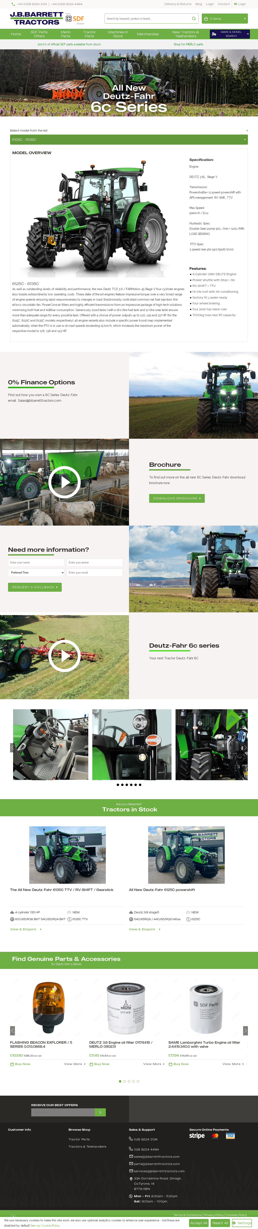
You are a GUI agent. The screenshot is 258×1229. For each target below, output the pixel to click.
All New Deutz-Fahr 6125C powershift (162, 890)
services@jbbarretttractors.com (159, 1171)
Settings (245, 1223)
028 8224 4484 (146, 1149)
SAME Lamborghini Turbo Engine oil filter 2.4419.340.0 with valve (204, 1044)
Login (210, 4)
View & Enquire (23, 929)
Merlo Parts (65, 34)
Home (16, 34)
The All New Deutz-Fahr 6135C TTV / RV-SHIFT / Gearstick (61, 890)
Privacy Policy (214, 1215)
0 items (215, 18)
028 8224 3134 (146, 1139)
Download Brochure (175, 498)
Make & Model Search (231, 33)
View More (73, 1064)
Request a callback (33, 587)
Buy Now (22, 1064)
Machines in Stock (118, 34)
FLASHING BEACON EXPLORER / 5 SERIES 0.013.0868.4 (41, 1044)
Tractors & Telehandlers (87, 1146)
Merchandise (148, 34)
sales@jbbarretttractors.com (157, 1156)
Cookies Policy (236, 1215)
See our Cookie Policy (45, 1225)
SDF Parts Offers (39, 34)
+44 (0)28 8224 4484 (66, 4)
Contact (224, 4)
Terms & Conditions (187, 1215)
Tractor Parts (89, 34)
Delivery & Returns (177, 4)
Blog (199, 4)
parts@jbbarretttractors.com (157, 1164)
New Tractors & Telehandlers (185, 34)
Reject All (220, 1223)
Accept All (198, 1223)
